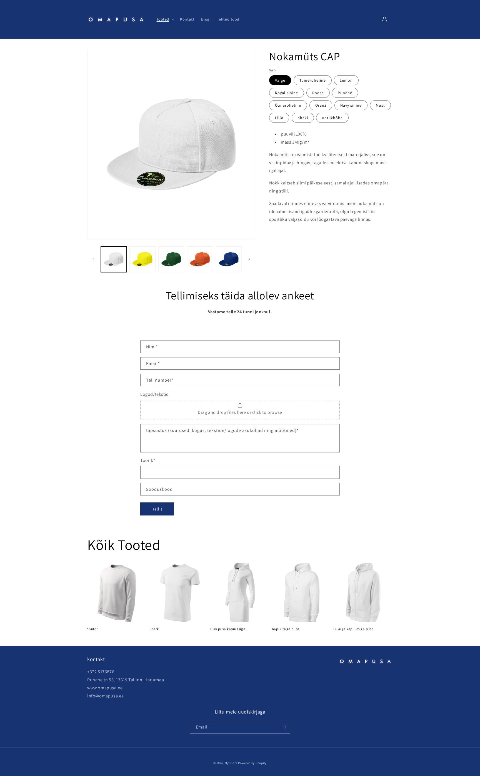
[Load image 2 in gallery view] (142, 259)
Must (380, 105)
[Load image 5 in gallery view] (229, 259)
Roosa (318, 93)
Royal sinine (286, 93)
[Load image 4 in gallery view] (200, 259)
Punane (345, 93)
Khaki (303, 118)
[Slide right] (249, 259)
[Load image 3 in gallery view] (171, 259)
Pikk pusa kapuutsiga (227, 629)
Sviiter (92, 629)
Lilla (279, 118)
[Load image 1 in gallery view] (114, 259)
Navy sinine (351, 105)
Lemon (346, 80)
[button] (165, 19)
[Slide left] (93, 259)
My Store (231, 763)
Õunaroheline (288, 105)
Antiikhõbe (332, 118)
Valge (280, 80)
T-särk (154, 629)
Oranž (320, 105)
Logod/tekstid (154, 394)
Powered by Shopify (252, 763)
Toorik (147, 460)
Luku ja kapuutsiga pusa (353, 629)
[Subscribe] (284, 727)
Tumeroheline (312, 80)
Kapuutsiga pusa (285, 629)
